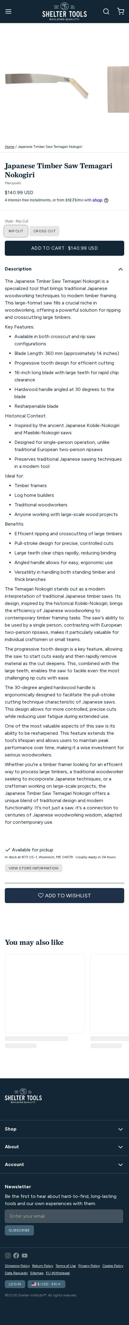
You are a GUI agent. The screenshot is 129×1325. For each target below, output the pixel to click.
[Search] (104, 11)
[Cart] (118, 11)
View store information (33, 868)
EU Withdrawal (58, 1273)
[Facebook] (16, 1256)
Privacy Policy (89, 1266)
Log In (15, 1284)
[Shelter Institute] (64, 11)
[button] (64, 248)
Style (16, 221)
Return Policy (42, 1266)
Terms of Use (66, 1266)
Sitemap (37, 1273)
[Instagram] (8, 1256)
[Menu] (11, 11)
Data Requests (16, 1273)
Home (9, 147)
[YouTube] (25, 1256)
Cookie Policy (112, 1266)
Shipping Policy (17, 1266)
